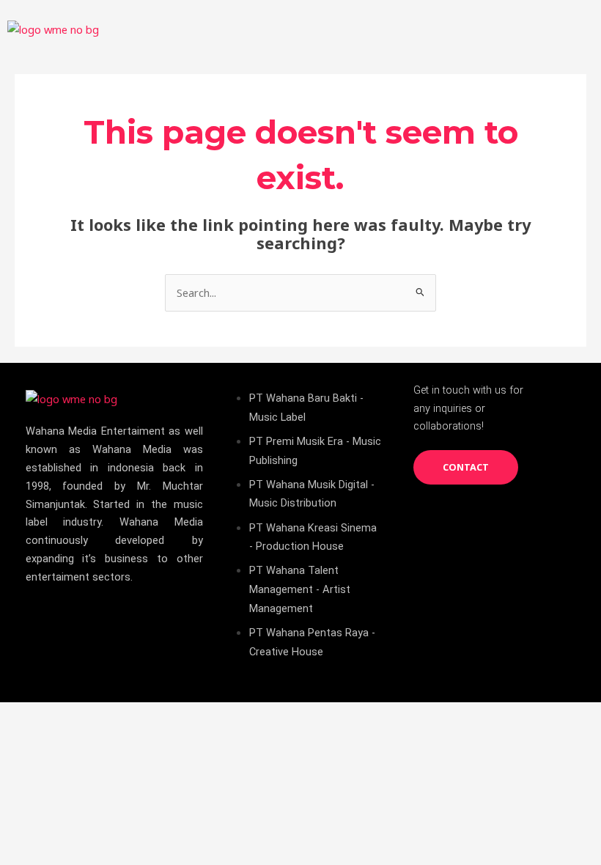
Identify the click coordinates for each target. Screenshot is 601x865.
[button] (574, 29)
